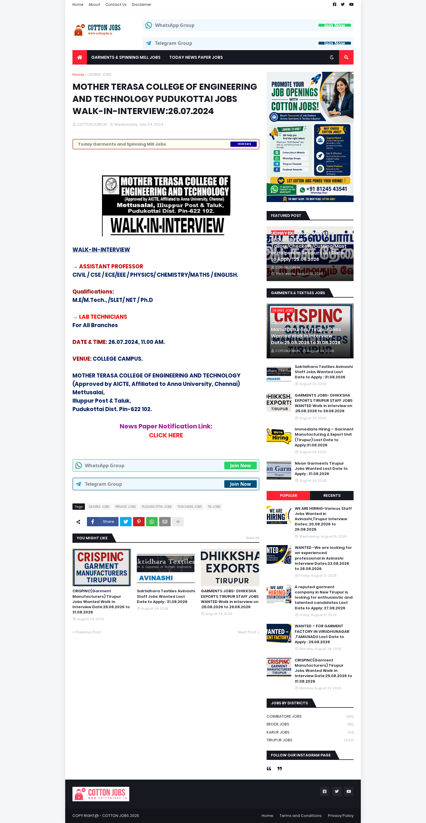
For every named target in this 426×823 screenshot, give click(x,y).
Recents (332, 495)
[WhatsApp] (152, 521)
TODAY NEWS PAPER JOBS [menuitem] (196, 57)
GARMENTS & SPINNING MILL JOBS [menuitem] (126, 57)
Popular (288, 495)
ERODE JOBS (310, 724)
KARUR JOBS (310, 732)
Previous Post (88, 632)
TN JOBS (214, 506)
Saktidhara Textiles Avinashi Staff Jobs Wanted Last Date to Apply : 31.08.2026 (166, 596)
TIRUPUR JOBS (310, 740)
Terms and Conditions (301, 815)
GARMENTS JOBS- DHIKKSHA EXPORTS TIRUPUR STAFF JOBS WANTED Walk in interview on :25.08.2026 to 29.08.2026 (229, 599)
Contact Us (116, 4)
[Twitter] (126, 521)
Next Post (247, 632)
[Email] (165, 521)
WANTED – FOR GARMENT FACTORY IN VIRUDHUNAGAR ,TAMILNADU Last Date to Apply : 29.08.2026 (322, 634)
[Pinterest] (139, 521)
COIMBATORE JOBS (310, 716)
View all (252, 537)
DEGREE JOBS (100, 74)
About (94, 4)
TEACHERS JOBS (190, 506)
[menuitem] (79, 57)
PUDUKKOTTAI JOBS (157, 506)
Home (77, 4)
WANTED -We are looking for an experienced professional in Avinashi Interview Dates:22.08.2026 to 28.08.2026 (323, 558)
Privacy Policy (341, 815)
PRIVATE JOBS (125, 506)
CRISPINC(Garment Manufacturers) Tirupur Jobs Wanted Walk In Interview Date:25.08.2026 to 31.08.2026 (101, 602)
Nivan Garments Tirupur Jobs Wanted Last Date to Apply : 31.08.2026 (321, 468)
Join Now (334, 25)
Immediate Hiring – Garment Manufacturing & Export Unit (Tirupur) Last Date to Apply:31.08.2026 (324, 437)
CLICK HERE (166, 435)
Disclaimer (142, 4)
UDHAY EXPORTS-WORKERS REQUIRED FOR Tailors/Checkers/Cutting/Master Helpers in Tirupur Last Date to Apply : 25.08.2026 (309, 246)
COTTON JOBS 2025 (120, 815)
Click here (244, 144)
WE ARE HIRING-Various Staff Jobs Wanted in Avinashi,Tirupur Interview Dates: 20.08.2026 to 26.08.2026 (323, 519)
